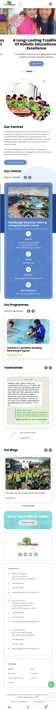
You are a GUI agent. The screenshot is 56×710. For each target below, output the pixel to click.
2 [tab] (24, 71)
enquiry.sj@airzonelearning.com (28, 278)
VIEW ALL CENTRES (12, 177)
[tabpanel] (28, 41)
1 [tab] (21, 71)
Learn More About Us (15, 162)
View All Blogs (28, 506)
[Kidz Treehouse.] (10, 4)
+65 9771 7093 (17, 587)
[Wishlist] (28, 707)
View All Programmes (13, 311)
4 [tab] (34, 71)
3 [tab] (29, 71)
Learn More (28, 63)
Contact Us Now (28, 523)
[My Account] (9, 707)
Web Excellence (24, 697)
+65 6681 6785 (28, 263)
